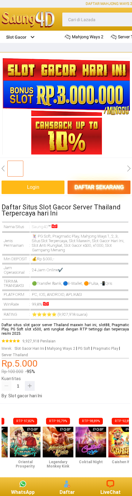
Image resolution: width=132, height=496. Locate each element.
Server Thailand (15, 355)
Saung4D (40, 226)
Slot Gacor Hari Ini (29, 348)
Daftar (67, 492)
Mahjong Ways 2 (61, 348)
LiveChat (110, 492)
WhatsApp (22, 492)
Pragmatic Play (105, 348)
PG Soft (84, 348)
